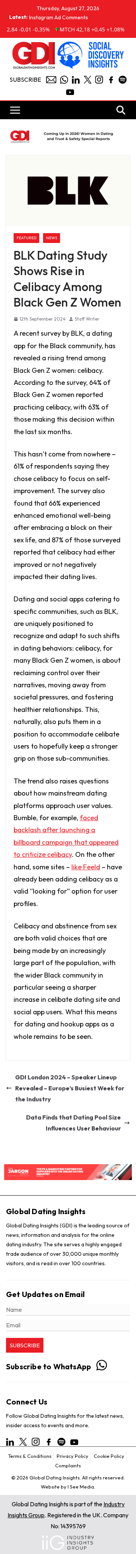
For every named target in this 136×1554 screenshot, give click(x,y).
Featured (26, 237)
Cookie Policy (109, 1456)
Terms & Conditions (29, 1456)
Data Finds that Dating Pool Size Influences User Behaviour (73, 1122)
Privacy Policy (72, 1456)
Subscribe (25, 79)
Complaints (68, 1465)
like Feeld (85, 867)
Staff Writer (87, 319)
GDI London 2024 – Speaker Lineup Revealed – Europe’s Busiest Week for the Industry (69, 1088)
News (51, 237)
